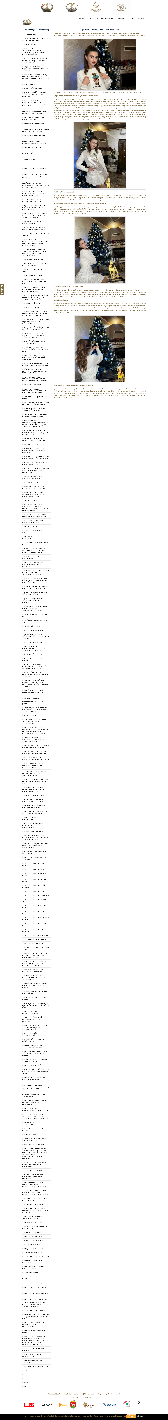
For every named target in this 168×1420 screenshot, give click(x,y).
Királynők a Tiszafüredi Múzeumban (32, 537)
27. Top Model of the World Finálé (34, 1278)
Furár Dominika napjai (32, 1245)
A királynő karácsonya (33, 1170)
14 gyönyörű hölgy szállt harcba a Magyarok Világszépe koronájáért (33, 1019)
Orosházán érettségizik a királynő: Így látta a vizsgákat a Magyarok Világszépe (34, 194)
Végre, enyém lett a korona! (35, 124)
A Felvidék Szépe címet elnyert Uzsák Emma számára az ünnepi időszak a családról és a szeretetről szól (34, 252)
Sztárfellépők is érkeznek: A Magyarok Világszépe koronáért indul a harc (34, 451)
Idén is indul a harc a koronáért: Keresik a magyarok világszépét (35, 515)
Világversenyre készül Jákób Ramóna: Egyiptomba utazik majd (34, 228)
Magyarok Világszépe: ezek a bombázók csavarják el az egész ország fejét (34, 357)
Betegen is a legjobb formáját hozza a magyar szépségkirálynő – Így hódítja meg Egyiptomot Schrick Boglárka (35, 77)
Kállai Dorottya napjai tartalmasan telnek (32, 1217)
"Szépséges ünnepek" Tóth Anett (36, 935)
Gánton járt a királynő (33, 1253)
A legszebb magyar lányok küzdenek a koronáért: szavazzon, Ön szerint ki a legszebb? (35, 1087)
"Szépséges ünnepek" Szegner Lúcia (34, 906)
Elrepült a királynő (31, 307)
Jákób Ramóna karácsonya (34, 259)
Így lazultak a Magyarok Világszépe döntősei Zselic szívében (35, 758)
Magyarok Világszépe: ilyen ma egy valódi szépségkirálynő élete (34, 752)
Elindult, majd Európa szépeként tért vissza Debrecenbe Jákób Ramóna (35, 176)
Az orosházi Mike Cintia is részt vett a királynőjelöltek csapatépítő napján (35, 773)
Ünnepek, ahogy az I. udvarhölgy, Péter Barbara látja (35, 264)
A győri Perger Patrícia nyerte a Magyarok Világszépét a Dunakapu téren (35, 1071)
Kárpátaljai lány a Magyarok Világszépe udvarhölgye (34, 410)
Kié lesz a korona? (31, 526)
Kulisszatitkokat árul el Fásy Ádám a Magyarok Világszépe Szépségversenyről (34, 1027)
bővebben (140, 1416)
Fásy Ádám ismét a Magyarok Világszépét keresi (34, 222)
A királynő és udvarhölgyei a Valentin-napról (34, 852)
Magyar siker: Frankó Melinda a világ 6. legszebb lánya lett (35, 1294)
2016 (26, 1387)
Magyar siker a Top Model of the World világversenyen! (35, 169)
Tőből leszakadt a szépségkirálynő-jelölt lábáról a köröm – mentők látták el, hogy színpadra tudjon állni (35, 424)
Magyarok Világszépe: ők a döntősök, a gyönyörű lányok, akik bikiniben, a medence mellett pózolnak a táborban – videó (35, 731)
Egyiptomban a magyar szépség (36, 831)
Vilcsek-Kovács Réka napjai (34, 1240)
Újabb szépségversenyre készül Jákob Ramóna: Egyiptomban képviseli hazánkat (35, 208)
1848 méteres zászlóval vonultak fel (32, 531)
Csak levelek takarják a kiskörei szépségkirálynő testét (35, 593)
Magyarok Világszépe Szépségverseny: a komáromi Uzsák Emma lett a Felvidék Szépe (35, 391)
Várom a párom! (30, 44)
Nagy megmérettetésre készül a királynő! (35, 998)
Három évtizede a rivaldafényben (29, 818)
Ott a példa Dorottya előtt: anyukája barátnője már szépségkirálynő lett (34, 722)
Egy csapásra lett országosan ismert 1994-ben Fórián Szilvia (34, 587)
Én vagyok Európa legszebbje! (35, 136)
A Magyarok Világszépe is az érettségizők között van (33, 201)
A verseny (80, 18)
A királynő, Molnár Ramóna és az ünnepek (36, 234)
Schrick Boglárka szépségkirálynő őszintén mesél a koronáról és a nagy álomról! (35, 112)
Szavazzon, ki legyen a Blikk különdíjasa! (34, 153)
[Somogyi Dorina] (100, 64)
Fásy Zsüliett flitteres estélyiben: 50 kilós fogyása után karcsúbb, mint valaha (34, 371)
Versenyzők (121, 18)
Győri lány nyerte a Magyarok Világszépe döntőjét (34, 1060)
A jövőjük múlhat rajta (33, 654)
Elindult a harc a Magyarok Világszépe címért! (34, 159)
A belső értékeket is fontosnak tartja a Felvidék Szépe (35, 342)
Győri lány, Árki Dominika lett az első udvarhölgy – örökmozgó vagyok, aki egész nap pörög (35, 666)
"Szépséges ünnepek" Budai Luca (36, 891)
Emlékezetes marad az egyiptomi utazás (35, 948)
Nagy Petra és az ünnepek (34, 275)
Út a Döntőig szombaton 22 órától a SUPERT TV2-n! (34, 1040)
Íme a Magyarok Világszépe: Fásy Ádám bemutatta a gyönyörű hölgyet (35, 1053)
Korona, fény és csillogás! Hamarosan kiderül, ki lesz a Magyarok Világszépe (33, 789)
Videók (140, 18)
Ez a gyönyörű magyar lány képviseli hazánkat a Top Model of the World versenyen (35, 837)
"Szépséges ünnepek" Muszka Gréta (34, 900)
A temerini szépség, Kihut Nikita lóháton (35, 543)
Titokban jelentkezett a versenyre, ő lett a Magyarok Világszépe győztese (33, 335)
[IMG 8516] (100, 250)
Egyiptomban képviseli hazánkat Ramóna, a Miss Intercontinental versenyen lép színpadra (35, 313)
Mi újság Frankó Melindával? (35, 1249)
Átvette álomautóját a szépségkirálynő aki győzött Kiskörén (33, 600)
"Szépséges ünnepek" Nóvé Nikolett (33, 930)
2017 (26, 1383)
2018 (26, 1379)
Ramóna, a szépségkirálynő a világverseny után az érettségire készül (34, 281)
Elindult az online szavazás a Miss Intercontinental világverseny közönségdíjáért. (36, 580)
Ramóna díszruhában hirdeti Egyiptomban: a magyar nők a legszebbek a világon (34, 289)
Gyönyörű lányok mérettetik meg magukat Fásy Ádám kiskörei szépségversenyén (34, 710)
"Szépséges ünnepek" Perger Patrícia (33, 864)
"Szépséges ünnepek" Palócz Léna (36, 869)
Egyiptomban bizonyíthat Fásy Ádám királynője (34, 992)
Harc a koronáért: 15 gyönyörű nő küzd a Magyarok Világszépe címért (35, 781)
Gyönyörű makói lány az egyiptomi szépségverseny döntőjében (32, 1176)
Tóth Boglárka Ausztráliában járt (34, 615)
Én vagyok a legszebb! (32, 483)
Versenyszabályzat (107, 18)
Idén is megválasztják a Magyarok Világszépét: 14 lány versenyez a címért (33, 1095)
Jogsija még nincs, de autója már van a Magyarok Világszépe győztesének (35, 321)
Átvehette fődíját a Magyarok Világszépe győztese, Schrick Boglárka (34, 94)
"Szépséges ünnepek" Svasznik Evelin (34, 880)
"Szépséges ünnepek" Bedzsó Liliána (34, 924)
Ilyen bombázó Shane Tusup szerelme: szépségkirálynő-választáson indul (33, 765)
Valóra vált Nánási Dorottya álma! (34, 621)
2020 (26, 1371)
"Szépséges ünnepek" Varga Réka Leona (35, 874)
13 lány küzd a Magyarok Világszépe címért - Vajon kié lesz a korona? (35, 349)
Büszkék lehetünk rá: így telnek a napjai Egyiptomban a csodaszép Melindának (35, 1317)
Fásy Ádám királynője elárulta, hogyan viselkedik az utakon (35, 970)
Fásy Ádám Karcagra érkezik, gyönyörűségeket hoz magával (34, 440)
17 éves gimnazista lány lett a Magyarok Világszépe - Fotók (34, 416)
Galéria (131, 18)
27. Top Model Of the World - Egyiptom (34, 1349)
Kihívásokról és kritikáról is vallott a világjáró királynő (34, 1046)
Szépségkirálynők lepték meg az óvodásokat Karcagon (35, 39)
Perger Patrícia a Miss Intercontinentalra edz (31, 1012)
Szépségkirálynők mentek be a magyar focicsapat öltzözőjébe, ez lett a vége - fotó (35, 433)
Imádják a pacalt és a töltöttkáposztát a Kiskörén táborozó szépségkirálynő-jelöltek (33, 701)
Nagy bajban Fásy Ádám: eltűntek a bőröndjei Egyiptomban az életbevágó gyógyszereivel (35, 963)
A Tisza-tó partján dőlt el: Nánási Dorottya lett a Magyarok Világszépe (35, 674)
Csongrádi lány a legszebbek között (34, 659)
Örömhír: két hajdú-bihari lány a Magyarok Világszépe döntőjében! (35, 458)
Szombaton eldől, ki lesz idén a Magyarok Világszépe (35, 464)
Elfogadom (131, 1416)
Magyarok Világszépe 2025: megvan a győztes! (33, 119)
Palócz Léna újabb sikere (33, 943)
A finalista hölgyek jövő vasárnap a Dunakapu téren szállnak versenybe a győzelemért (35, 1117)
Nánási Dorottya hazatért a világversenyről (34, 557)
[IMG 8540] (100, 155)
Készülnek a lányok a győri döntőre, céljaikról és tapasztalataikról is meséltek (33, 1079)
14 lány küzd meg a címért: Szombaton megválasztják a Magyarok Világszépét (33, 494)
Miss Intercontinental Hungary (93, 1394)
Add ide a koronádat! (32, 148)
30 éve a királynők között (34, 1145)
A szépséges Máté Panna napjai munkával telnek (34, 1199)
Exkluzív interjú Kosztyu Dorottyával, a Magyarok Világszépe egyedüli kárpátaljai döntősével (34, 103)
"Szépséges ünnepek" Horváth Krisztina (34, 886)
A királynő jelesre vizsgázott (35, 1311)
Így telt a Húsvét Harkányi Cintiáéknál (33, 1262)
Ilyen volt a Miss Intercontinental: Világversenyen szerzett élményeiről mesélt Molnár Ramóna (35, 242)
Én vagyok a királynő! (32, 385)
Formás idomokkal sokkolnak (35, 795)
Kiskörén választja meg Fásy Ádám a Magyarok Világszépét (34, 806)
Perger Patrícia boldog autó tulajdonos (34, 858)
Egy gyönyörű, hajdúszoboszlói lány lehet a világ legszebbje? (35, 404)
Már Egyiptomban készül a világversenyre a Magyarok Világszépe (33, 564)
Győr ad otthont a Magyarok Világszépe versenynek (34, 1140)
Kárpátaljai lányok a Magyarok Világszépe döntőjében (35, 477)
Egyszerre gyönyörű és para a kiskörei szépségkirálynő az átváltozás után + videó (34, 608)
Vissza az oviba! (30, 34)
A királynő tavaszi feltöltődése (36, 1257)
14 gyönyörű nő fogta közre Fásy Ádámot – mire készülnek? (34, 488)
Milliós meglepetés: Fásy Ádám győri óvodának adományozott (34, 812)
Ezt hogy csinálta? (31, 164)
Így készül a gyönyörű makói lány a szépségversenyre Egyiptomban (34, 1164)
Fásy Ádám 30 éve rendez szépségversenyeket (32, 1124)
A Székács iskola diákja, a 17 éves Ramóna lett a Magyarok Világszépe (35, 364)
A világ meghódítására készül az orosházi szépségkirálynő (35, 328)
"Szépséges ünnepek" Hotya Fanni (36, 895)
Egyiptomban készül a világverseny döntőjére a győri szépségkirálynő (34, 977)
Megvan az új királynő (32, 1065)
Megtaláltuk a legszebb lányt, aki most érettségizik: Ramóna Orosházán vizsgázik (35, 215)
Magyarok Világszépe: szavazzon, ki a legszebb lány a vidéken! (35, 746)
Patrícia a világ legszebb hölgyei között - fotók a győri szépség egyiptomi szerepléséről (35, 955)
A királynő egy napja (32, 626)
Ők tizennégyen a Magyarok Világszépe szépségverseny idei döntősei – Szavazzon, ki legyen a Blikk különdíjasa (35, 507)
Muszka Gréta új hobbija (33, 1283)
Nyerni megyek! (29, 84)
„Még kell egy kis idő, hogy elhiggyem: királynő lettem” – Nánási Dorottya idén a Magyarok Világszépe (35, 683)
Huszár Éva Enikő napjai (33, 1222)
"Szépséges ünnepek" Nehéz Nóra (36, 939)
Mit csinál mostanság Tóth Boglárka (33, 1332)
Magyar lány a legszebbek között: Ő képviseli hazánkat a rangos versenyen (33, 1325)
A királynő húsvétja (31, 1273)
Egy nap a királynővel (32, 303)
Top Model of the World (112, 1394)
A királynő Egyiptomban (33, 1204)
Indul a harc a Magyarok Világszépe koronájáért (32, 521)
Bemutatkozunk (93, 18)
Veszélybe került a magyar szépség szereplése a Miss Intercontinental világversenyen (35, 1184)
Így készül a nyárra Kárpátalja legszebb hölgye (35, 1227)
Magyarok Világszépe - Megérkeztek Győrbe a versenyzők (35, 1110)
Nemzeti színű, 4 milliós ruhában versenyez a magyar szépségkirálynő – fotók (35, 572)
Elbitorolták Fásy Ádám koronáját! (32, 1130)
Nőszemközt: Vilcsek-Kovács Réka (36, 1366)
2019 (26, 1375)
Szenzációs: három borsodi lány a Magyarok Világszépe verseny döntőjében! (35, 470)
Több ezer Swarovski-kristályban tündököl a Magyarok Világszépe (35, 68)
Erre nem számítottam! (33, 642)
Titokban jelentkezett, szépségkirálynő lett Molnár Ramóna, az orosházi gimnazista (34, 379)
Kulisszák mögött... (31, 1135)
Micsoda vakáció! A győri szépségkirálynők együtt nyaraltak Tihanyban (36, 636)
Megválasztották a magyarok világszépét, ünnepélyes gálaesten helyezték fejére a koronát (35, 130)
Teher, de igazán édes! (32, 501)
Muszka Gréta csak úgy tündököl (32, 1361)
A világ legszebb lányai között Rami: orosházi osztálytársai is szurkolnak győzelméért (35, 297)
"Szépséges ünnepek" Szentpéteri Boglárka (35, 918)
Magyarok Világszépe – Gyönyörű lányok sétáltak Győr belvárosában (35, 1103)
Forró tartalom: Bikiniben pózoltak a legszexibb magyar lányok (33, 692)
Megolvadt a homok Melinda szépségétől (34, 1288)
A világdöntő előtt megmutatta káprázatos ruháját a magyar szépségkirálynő (35, 60)
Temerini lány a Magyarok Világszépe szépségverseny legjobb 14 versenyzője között (35, 739)
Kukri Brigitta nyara (32, 1232)
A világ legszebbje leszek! (33, 630)
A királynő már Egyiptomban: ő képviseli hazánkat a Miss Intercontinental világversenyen (35, 1192)
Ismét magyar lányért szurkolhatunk (31, 1355)
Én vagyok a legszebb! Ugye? (34, 445)
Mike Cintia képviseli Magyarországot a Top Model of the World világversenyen (34, 648)
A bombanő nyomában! (33, 88)
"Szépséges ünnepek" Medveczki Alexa (35, 912)
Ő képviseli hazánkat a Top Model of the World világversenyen (33, 825)
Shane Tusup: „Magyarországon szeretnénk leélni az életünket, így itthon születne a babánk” (35, 550)
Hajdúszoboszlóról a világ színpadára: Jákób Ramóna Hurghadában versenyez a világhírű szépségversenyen (35, 185)
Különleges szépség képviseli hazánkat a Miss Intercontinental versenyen (35, 1210)
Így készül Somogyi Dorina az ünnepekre (34, 270)
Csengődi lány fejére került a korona (34, 398)
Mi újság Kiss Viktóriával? (33, 1236)
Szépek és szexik (30, 716)
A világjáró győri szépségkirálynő (29, 1034)
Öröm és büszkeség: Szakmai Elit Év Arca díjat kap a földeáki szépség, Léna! (36, 1005)
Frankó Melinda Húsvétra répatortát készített (33, 1268)
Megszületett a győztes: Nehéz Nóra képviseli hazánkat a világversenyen (35, 845)
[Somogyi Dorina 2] (100, 349)
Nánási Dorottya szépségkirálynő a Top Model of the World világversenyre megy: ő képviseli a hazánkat (35, 51)
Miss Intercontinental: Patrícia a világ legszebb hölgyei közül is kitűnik (35, 985)
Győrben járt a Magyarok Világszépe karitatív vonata (33, 800)
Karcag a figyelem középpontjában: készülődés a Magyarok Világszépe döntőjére (34, 142)
